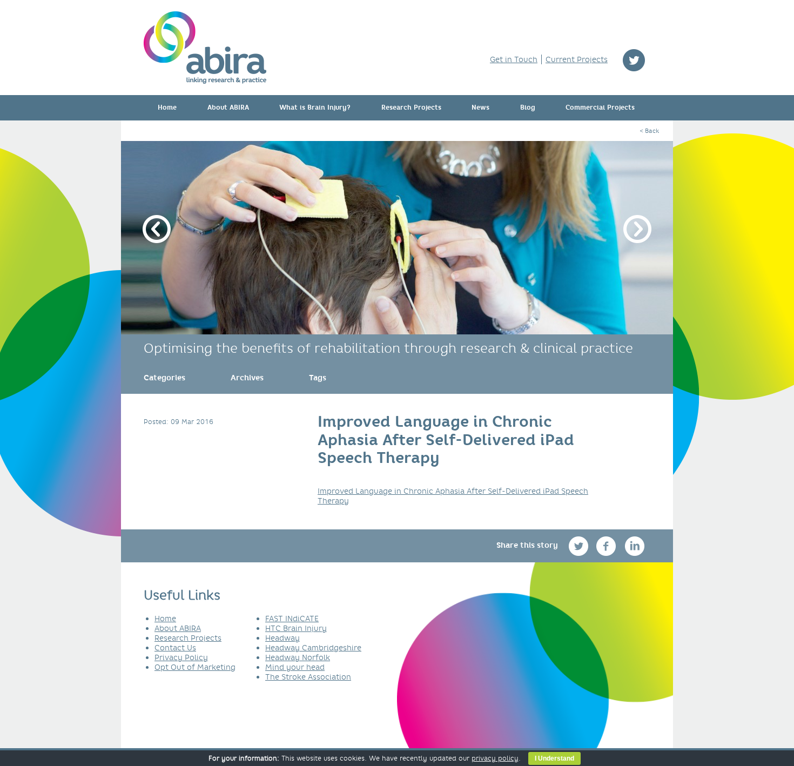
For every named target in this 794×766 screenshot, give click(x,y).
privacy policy (495, 758)
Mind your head (295, 667)
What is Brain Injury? (315, 107)
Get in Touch (513, 59)
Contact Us (175, 648)
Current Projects (577, 59)
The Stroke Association (308, 677)
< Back (649, 131)
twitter (634, 60)
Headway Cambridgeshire (313, 648)
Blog (527, 107)
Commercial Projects (600, 107)
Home (167, 107)
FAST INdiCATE (292, 618)
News (480, 107)
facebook (607, 546)
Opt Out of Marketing (194, 667)
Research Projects (411, 107)
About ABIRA (228, 107)
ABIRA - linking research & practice (205, 47)
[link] (164, 377)
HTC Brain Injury (296, 628)
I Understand (554, 758)
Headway (282, 638)
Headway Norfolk (297, 657)
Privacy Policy (181, 657)
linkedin (635, 546)
